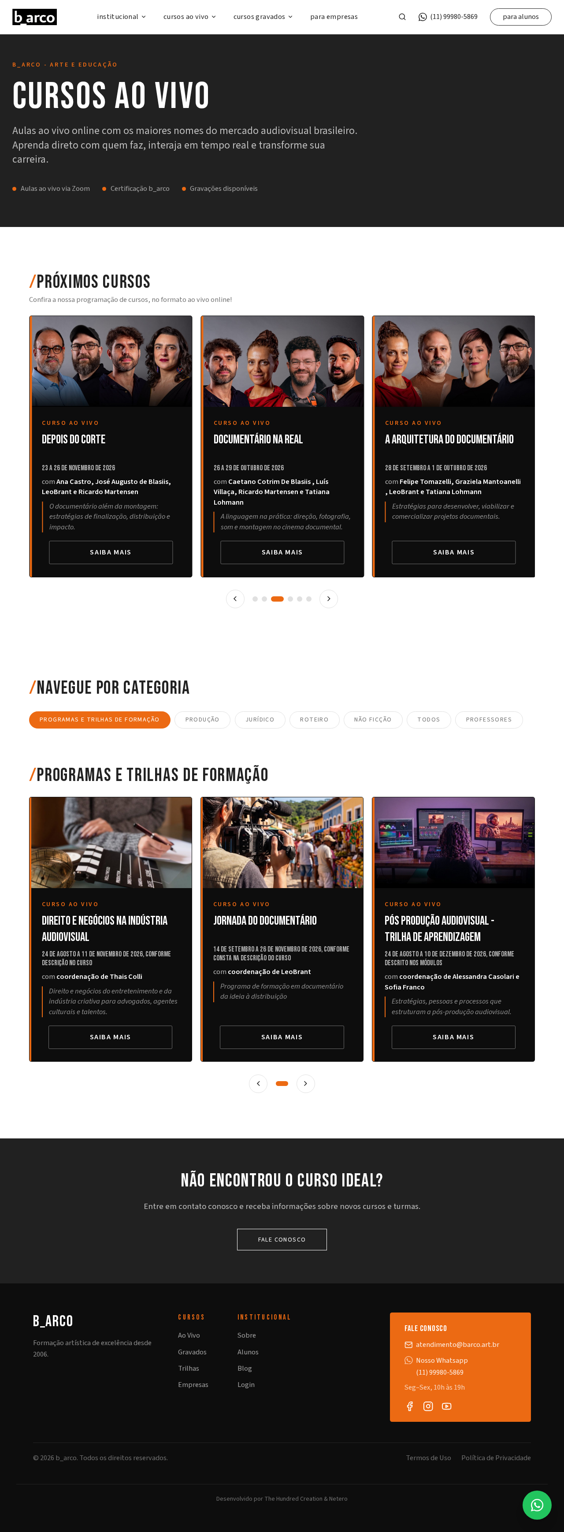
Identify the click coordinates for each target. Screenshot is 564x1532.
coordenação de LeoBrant (269, 972)
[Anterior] (235, 599)
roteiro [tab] (314, 719)
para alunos (521, 16)
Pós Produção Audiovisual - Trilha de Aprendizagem (439, 929)
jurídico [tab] (260, 719)
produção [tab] (203, 719)
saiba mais (110, 552)
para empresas (334, 17)
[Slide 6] (309, 599)
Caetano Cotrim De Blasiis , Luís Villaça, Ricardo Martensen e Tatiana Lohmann (271, 492)
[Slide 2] (264, 599)
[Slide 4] (290, 599)
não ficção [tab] (373, 719)
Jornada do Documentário (265, 921)
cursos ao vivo (186, 17)
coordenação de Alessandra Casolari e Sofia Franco (452, 981)
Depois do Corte (73, 439)
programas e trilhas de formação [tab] (100, 719)
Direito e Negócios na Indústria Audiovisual (104, 929)
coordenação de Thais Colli (99, 976)
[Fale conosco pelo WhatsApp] (537, 1505)
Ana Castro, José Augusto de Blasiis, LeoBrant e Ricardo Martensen (106, 486)
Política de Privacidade (496, 1458)
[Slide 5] (299, 599)
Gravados (192, 1352)
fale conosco (282, 1239)
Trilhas (188, 1368)
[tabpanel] (282, 929)
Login (246, 1385)
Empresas (193, 1385)
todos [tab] (428, 719)
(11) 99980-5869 (454, 17)
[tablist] (282, 720)
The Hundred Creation (293, 1499)
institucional (117, 17)
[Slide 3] (277, 599)
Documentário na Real (258, 439)
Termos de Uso (428, 1458)
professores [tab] (489, 719)
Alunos (248, 1352)
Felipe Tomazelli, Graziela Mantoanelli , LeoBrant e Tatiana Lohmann (452, 486)
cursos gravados (260, 17)
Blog (244, 1368)
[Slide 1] (255, 599)
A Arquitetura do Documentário (449, 439)
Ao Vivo (189, 1335)
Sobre (246, 1335)
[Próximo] (328, 599)
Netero (338, 1499)
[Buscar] (402, 17)
